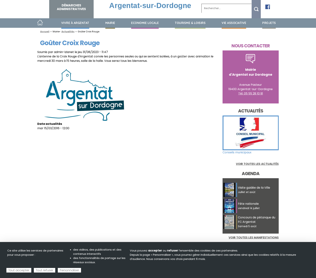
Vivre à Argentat (75, 23)
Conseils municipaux (237, 152)
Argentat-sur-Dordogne (150, 5)
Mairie (110, 23)
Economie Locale (145, 23)
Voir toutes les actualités (257, 164)
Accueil (40, 22)
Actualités (67, 31)
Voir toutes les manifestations (254, 237)
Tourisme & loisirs (190, 23)
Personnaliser (69, 270)
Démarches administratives (71, 7)
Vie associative (234, 23)
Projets (269, 23)
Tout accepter (18, 270)
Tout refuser (44, 270)
